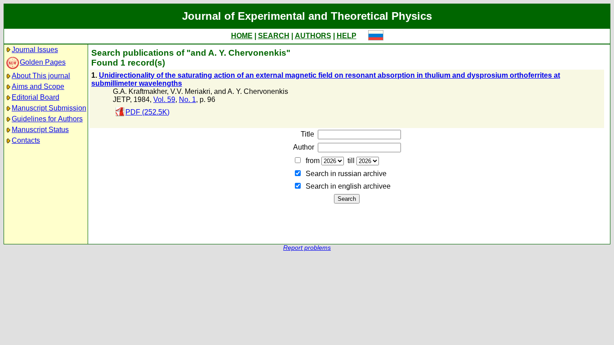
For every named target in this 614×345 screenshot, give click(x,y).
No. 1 (187, 99)
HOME (242, 36)
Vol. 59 (164, 99)
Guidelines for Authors (47, 119)
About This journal (41, 76)
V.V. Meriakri (190, 91)
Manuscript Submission (49, 108)
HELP (346, 36)
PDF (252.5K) (147, 112)
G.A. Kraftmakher (140, 91)
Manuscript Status (40, 129)
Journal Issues (35, 49)
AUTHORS (313, 36)
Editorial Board (35, 97)
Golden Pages (43, 62)
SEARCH (273, 36)
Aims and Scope (38, 86)
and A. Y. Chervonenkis (251, 91)
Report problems (307, 247)
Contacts (26, 140)
